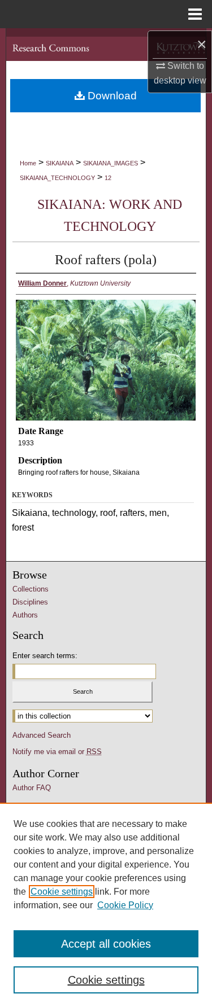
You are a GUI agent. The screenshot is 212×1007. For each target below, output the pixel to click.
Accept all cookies (106, 944)
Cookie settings (62, 891)
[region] (106, 905)
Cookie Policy (125, 905)
